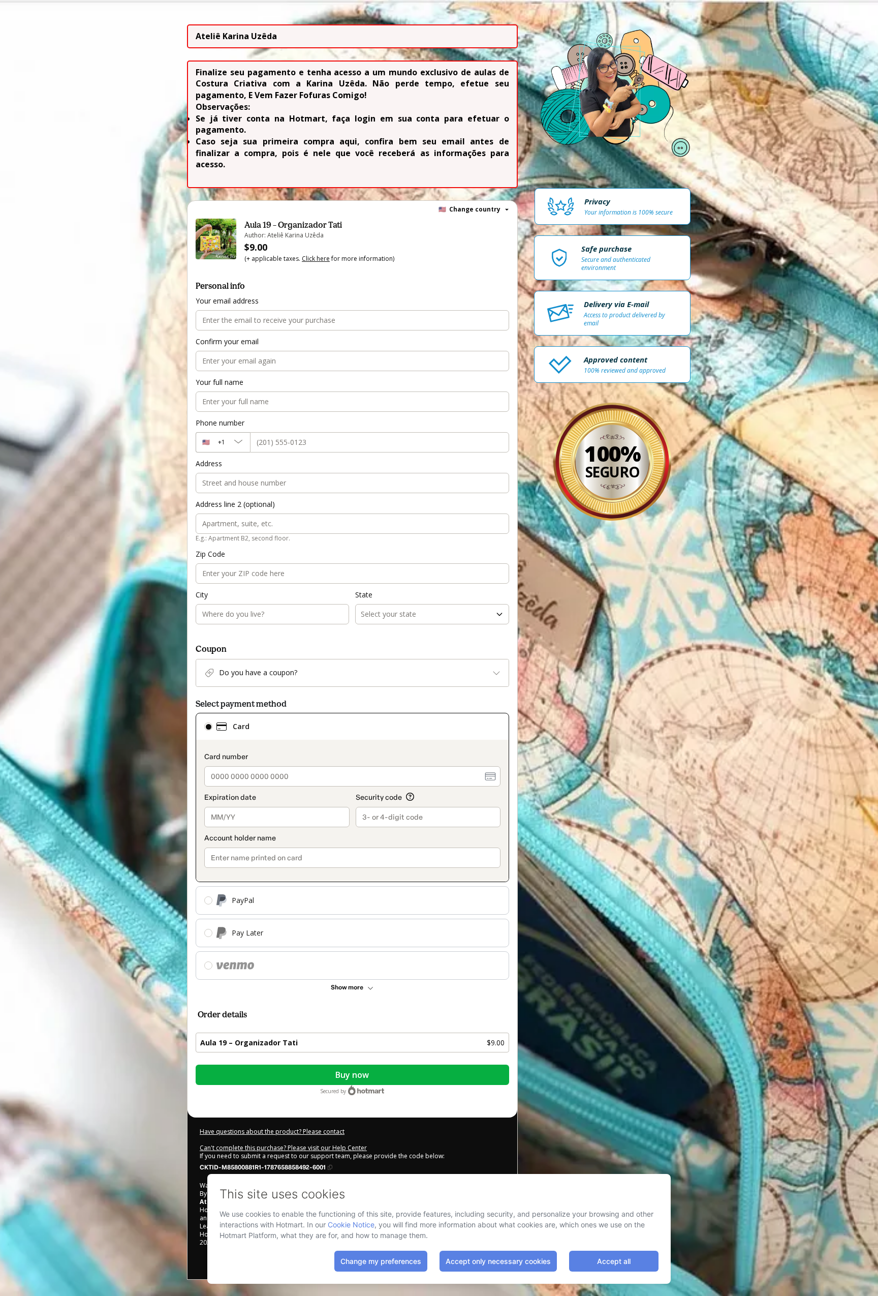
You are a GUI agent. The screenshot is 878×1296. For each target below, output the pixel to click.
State (363, 594)
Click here (316, 258)
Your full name (219, 382)
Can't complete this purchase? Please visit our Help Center (283, 1147)
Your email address (227, 301)
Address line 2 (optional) (235, 504)
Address (209, 463)
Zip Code (210, 554)
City (202, 594)
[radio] (208, 726)
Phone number (220, 423)
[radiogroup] (352, 846)
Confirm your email (227, 341)
